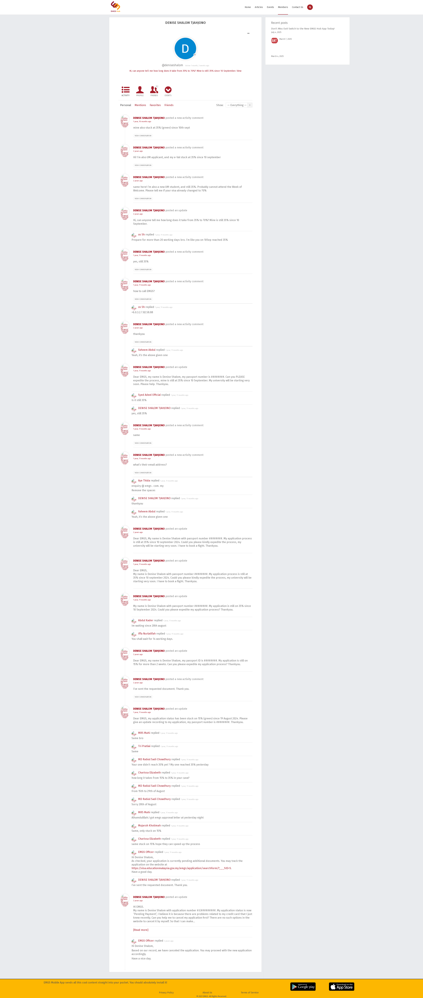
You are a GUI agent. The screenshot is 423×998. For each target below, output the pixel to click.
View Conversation (143, 136)
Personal (125, 105)
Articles (259, 7)
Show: (219, 105)
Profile (140, 95)
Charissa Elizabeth (149, 772)
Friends (154, 91)
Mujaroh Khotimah (149, 825)
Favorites (155, 105)
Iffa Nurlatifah (147, 633)
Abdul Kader (145, 620)
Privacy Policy (166, 992)
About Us (207, 992)
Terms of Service (250, 992)
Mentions (140, 105)
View (239, 70)
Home (248, 7)
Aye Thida (144, 480)
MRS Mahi (144, 732)
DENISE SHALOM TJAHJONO (149, 117)
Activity (126, 95)
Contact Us (297, 7)
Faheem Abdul (146, 349)
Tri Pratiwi (144, 746)
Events (270, 7)
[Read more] (140, 929)
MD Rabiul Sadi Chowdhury (154, 759)
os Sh (141, 234)
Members (283, 7)
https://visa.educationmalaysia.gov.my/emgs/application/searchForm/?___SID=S (181, 868)
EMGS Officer (146, 852)
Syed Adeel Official (149, 394)
